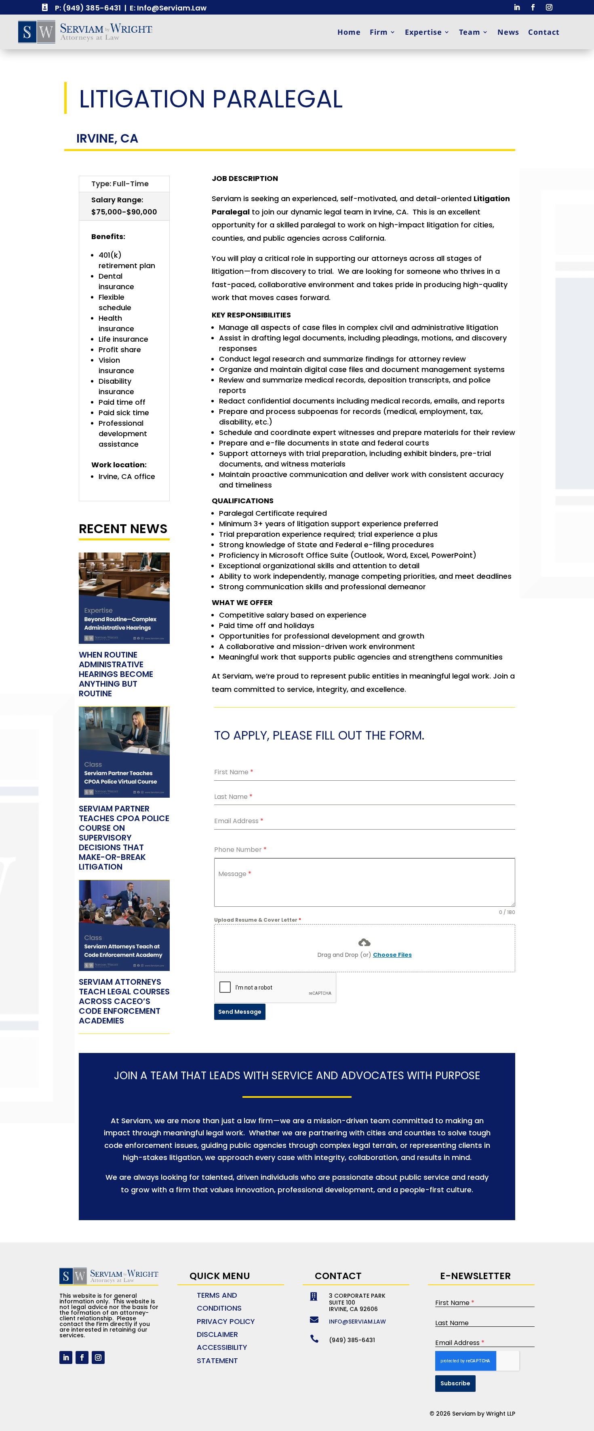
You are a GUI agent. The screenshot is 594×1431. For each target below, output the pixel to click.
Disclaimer (217, 1334)
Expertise (423, 32)
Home (349, 32)
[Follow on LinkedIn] (516, 7)
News (508, 32)
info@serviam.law (357, 1322)
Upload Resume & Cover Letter (257, 919)
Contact (544, 32)
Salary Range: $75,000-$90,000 (124, 206)
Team (469, 32)
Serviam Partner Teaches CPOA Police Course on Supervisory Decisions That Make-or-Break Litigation (124, 837)
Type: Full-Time (120, 184)
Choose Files (392, 955)
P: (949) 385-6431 (88, 8)
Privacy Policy (226, 1321)
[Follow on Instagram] (549, 7)
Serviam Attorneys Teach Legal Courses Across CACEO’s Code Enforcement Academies (124, 1001)
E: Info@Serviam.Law (168, 8)
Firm (379, 32)
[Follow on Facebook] (533, 7)
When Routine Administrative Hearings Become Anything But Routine (116, 674)
